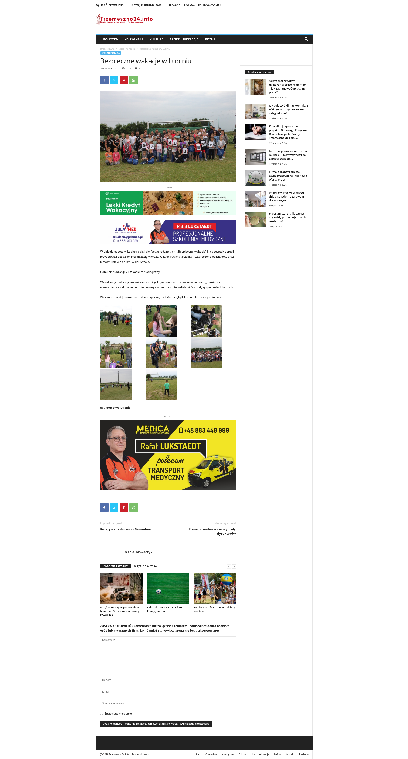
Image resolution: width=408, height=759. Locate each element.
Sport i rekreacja (184, 39)
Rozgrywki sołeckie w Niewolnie (125, 529)
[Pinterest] (124, 80)
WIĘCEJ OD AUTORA (145, 566)
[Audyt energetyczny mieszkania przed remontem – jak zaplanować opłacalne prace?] (255, 87)
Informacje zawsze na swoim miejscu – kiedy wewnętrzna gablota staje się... (288, 155)
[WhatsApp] (133, 80)
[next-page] (234, 566)
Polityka (110, 39)
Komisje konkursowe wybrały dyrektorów (212, 531)
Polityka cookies (209, 5)
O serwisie (211, 754)
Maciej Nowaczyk (138, 552)
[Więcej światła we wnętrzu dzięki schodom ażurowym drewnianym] (255, 199)
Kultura (157, 39)
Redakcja (174, 5)
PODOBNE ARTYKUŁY (115, 566)
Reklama (189, 5)
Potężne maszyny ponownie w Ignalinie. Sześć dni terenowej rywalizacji (119, 611)
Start (198, 754)
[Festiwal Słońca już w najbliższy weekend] (215, 588)
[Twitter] (114, 80)
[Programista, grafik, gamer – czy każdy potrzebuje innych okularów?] (255, 219)
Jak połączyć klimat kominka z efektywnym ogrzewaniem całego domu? (288, 109)
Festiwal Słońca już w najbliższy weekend (214, 609)
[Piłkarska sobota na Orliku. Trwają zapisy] (168, 588)
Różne (210, 39)
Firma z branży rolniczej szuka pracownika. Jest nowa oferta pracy (288, 175)
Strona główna (107, 48)
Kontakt (290, 754)
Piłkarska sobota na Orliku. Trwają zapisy (165, 609)
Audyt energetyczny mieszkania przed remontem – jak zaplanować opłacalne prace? (287, 86)
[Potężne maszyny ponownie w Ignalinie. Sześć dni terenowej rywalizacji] (121, 588)
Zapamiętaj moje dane (118, 713)
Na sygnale (133, 39)
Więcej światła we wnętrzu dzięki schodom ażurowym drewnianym (286, 196)
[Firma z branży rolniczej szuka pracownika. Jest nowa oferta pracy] (255, 178)
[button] (306, 39)
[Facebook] (104, 80)
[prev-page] (229, 566)
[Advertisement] (276, 304)
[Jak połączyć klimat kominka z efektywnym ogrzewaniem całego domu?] (255, 111)
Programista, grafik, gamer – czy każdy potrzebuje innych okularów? (287, 217)
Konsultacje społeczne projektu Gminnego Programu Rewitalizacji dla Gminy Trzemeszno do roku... (288, 132)
